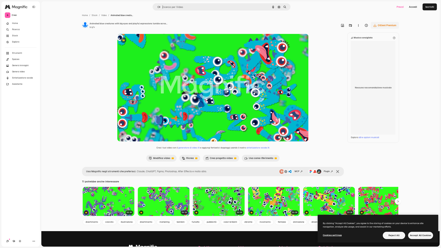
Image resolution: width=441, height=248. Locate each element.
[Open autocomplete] (157, 7)
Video (104, 15)
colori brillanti (230, 222)
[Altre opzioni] (358, 25)
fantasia (282, 222)
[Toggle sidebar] (34, 7)
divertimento (92, 222)
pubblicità (211, 222)
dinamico (315, 222)
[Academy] (14, 241)
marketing (165, 222)
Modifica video (159, 159)
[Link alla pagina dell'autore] (85, 25)
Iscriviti (429, 6)
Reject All (393, 235)
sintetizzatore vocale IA (258, 147)
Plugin (327, 171)
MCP (297, 171)
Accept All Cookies (420, 235)
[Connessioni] (7, 241)
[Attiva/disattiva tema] (20, 241)
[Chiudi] (338, 171)
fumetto (195, 222)
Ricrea (188, 159)
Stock (95, 15)
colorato (109, 222)
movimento (265, 222)
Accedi (413, 6)
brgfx (92, 27)
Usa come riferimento (258, 159)
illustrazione (127, 222)
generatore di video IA (189, 147)
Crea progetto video (219, 159)
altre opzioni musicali (369, 137)
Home (85, 15)
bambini (180, 222)
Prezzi (400, 6)
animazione (298, 222)
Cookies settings (332, 235)
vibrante (248, 222)
